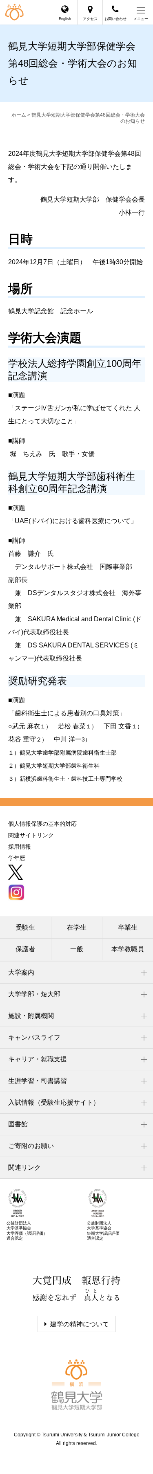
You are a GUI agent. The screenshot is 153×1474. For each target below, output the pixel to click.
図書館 (18, 1124)
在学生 (76, 927)
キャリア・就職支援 (37, 1059)
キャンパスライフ (34, 1037)
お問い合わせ (115, 19)
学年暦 (16, 858)
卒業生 (127, 927)
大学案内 (21, 972)
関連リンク (24, 1167)
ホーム (18, 115)
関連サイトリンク (31, 835)
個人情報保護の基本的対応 (42, 823)
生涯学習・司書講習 (37, 1080)
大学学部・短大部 (34, 994)
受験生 (25, 927)
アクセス (90, 19)
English (65, 19)
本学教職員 (127, 949)
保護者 (25, 949)
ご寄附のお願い (31, 1145)
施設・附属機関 (31, 1015)
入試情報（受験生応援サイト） (54, 1102)
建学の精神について (79, 1324)
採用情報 (19, 846)
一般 (76, 949)
